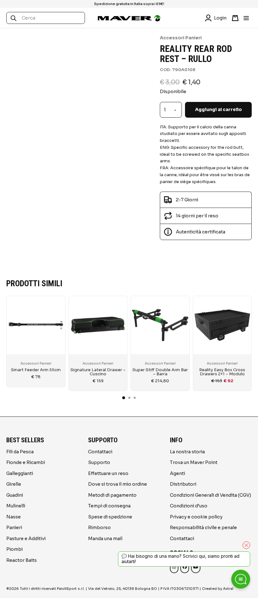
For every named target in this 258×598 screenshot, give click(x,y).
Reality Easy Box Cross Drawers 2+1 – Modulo (222, 372)
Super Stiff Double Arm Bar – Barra (160, 372)
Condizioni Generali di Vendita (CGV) (210, 495)
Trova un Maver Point (193, 462)
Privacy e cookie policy (196, 517)
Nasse (13, 517)
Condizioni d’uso (188, 506)
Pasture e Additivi (26, 538)
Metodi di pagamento (112, 495)
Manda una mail (105, 538)
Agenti (177, 473)
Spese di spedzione (110, 517)
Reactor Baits (21, 560)
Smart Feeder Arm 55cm (36, 369)
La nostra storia (187, 452)
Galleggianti (19, 473)
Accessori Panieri (181, 38)
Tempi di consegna (109, 506)
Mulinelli (15, 506)
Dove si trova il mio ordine (117, 484)
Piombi (14, 549)
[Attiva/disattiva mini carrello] (235, 18)
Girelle (13, 484)
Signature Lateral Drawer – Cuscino (98, 372)
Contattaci (100, 452)
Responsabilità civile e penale (203, 527)
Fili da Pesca (20, 452)
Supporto (99, 462)
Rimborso (99, 527)
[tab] (123, 397)
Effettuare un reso (108, 473)
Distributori (183, 484)
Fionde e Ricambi (25, 462)
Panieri (14, 527)
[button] (205, 232)
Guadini (14, 495)
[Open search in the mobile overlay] (47, 18)
